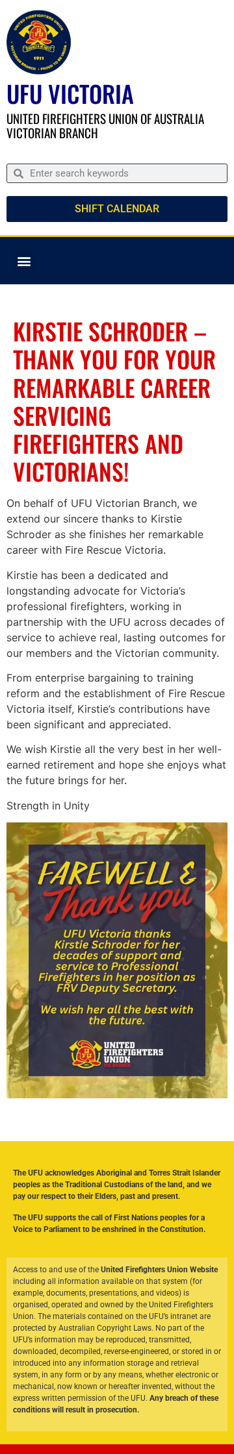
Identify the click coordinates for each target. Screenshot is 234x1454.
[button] (23, 260)
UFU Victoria (70, 93)
